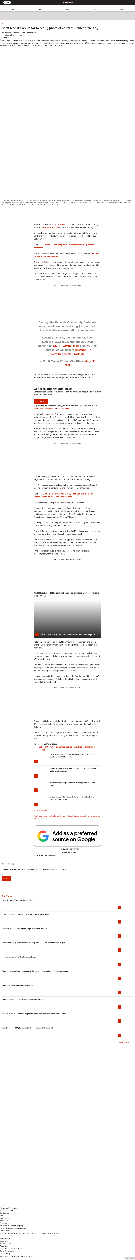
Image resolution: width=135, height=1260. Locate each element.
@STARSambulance (65, 345)
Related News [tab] (40, 744)
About (2, 1205)
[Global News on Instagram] (112, 1186)
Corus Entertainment (8, 1251)
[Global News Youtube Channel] (80, 1186)
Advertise (4, 1246)
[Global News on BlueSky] (112, 1203)
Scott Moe (59, 224)
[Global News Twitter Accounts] (48, 1186)
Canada (4, 24)
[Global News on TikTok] (48, 1203)
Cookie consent (6, 1231)
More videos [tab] (51, 744)
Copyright (4, 1241)
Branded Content (7, 1211)
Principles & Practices (9, 1208)
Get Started (40, 402)
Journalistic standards (69, 849)
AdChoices (130, 1258)
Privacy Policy (63, 409)
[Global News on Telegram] (80, 1203)
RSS (1, 1216)
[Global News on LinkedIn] (16, 1203)
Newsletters (5, 1218)
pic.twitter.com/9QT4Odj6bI (67, 354)
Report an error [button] (69, 852)
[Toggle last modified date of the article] (23, 35)
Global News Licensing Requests (13, 1228)
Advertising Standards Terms (11, 1249)
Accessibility (5, 1254)
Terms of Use (5, 1243)
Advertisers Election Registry (11, 1226)
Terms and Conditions (43, 409)
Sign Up (6, 879)
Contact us (4, 1213)
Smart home (5, 1223)
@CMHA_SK (83, 349)
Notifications (5, 1221)
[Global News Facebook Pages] (16, 1186)
